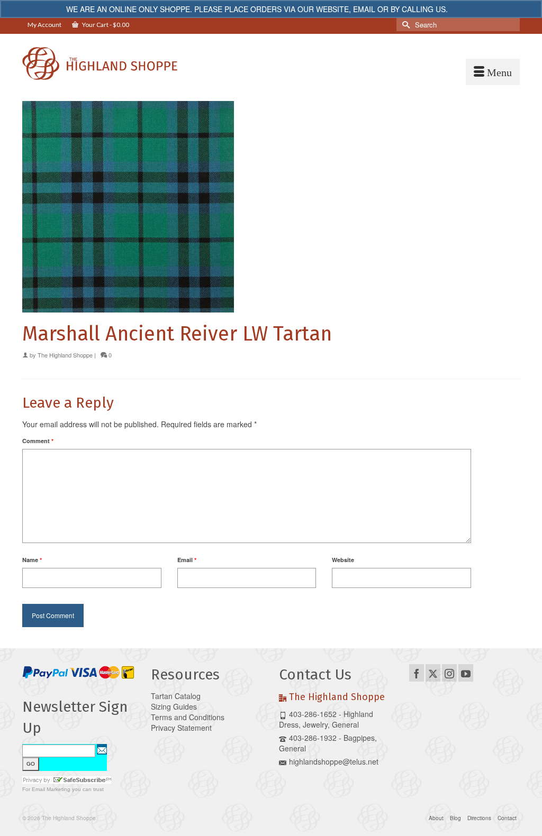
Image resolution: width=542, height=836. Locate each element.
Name (32, 560)
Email (186, 560)
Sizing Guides (174, 706)
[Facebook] (416, 672)
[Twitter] (433, 672)
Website (343, 560)
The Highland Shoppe (65, 355)
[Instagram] (449, 672)
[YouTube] (465, 672)
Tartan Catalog (176, 696)
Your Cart (105, 25)
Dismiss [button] (463, 9)
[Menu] (493, 72)
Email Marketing (51, 789)
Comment (37, 441)
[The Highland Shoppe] (99, 63)
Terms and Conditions (187, 717)
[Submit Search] (404, 24)
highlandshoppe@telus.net (333, 761)
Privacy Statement (181, 727)
